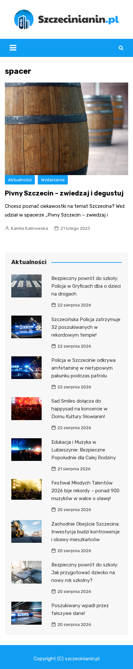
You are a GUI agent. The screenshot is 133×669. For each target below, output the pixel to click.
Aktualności (20, 179)
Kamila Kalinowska (29, 228)
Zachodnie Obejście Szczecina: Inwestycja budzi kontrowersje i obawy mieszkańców (85, 531)
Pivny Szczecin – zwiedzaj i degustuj (64, 193)
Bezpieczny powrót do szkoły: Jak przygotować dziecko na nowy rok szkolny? (84, 572)
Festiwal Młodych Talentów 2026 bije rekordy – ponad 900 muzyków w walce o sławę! (85, 490)
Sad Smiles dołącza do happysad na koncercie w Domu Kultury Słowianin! (79, 408)
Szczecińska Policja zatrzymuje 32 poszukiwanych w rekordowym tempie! (85, 327)
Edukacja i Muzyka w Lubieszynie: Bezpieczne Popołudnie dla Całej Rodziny (83, 450)
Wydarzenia (53, 179)
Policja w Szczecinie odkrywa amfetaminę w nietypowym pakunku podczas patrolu (83, 368)
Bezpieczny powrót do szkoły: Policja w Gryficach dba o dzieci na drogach (86, 286)
